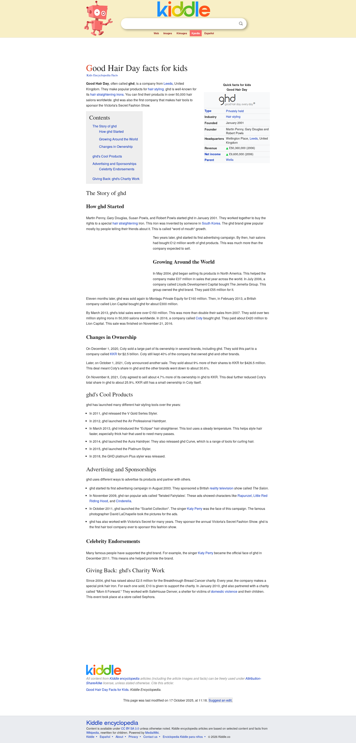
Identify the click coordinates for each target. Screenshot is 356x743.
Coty (199, 318)
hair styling (156, 89)
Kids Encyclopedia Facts (102, 75)
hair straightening (125, 223)
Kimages (182, 33)
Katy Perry (194, 508)
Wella (229, 159)
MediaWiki (152, 732)
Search (241, 23)
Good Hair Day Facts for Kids (107, 689)
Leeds (254, 138)
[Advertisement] (177, 49)
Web (156, 33)
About (119, 737)
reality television (221, 488)
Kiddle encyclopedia (124, 678)
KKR (113, 354)
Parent (209, 160)
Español (209, 33)
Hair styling (233, 116)
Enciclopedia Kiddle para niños (183, 737)
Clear (232, 23)
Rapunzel (245, 495)
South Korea (211, 223)
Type (208, 111)
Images (167, 33)
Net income (213, 154)
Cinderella (123, 500)
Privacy (133, 737)
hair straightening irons (107, 94)
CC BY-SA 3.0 (130, 728)
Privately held (235, 111)
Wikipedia (92, 732)
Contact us (150, 737)
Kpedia (196, 33)
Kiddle (90, 737)
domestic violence (224, 591)
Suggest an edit (220, 700)
